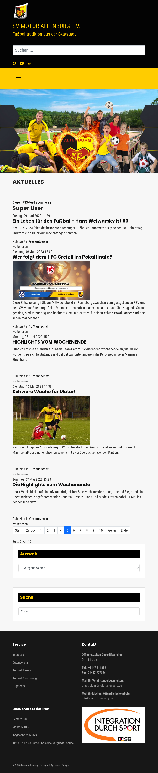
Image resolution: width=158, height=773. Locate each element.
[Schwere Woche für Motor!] (79, 420)
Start (18, 530)
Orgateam (19, 686)
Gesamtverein (38, 241)
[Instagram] (29, 63)
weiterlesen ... (22, 246)
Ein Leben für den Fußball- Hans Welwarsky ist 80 (70, 221)
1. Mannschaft (39, 326)
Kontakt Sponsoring (25, 678)
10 (101, 530)
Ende (124, 530)
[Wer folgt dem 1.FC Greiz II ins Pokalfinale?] (79, 280)
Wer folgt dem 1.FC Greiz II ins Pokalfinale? (62, 257)
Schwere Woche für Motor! (44, 391)
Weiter (112, 530)
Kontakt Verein (22, 670)
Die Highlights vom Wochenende (51, 484)
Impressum (19, 655)
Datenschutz (20, 662)
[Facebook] (14, 63)
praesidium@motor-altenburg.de (102, 685)
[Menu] (18, 78)
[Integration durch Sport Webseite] (113, 725)
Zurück (30, 530)
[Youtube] (22, 63)
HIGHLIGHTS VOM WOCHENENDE (50, 342)
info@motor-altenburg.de (97, 698)
